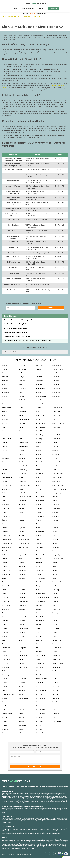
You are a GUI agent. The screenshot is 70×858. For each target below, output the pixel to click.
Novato (38, 446)
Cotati (4, 652)
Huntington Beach (25, 539)
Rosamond (39, 667)
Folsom (21, 404)
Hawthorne (22, 501)
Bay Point (5, 450)
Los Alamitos (23, 671)
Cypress (4, 683)
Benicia (4, 470)
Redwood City (40, 621)
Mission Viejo (40, 365)
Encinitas (22, 381)
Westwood (55, 671)
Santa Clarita (56, 415)
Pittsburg (39, 559)
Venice (54, 617)
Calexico (5, 524)
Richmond (39, 636)
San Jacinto (39, 721)
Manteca (22, 690)
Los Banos (22, 679)
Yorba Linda (56, 706)
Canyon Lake (6, 547)
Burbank (5, 512)
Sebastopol (56, 454)
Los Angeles (23, 675)
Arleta (4, 404)
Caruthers (5, 566)
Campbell (5, 532)
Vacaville (55, 597)
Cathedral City (6, 574)
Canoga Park (6, 535)
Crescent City (6, 659)
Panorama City (40, 516)
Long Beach (23, 667)
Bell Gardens (6, 458)
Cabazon (5, 520)
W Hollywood (56, 640)
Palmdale (39, 504)
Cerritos (4, 582)
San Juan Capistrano (42, 733)
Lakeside (22, 613)
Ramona (38, 590)
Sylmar (54, 532)
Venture (54, 624)
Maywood (22, 710)
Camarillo (5, 528)
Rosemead (39, 671)
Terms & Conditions (55, 786)
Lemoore (22, 632)
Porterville (39, 582)
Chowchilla (5, 597)
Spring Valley (56, 493)
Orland (38, 477)
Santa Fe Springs (58, 423)
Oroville (38, 481)
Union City (55, 590)
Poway (38, 586)
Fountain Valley (24, 419)
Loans (15, 8)
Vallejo (54, 605)
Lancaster (22, 621)
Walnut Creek (56, 648)
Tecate (54, 543)
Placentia (39, 563)
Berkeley (5, 473)
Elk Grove (22, 373)
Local (20, 786)
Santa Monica (57, 431)
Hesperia (22, 524)
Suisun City (56, 508)
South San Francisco (59, 489)
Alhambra (5, 369)
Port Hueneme (40, 578)
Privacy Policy (45, 786)
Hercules (22, 520)
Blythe (4, 493)
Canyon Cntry (6, 539)
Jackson (21, 563)
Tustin (54, 578)
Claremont (5, 609)
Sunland (55, 520)
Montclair (39, 377)
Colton (4, 624)
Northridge (39, 439)
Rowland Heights (41, 679)
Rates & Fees (32, 786)
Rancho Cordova (41, 594)
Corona (4, 644)
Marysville (22, 706)
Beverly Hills (6, 481)
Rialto (37, 632)
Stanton (55, 497)
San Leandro (56, 365)
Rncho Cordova (41, 655)
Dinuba (4, 698)
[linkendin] (55, 853)
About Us (42, 8)
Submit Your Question (35, 766)
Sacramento (40, 683)
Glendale (22, 458)
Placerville (39, 566)
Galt (20, 439)
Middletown (23, 725)
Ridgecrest (39, 640)
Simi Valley (56, 466)
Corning (4, 640)
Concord (5, 636)
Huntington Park (24, 543)
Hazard (21, 508)
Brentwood (5, 504)
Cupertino (5, 679)
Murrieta (38, 408)
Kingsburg (22, 574)
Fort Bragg (22, 412)
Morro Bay (39, 400)
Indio (20, 551)
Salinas (38, 686)
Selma (54, 458)
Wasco (54, 652)
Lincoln (21, 636)
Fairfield (21, 396)
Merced (21, 721)
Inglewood (22, 555)
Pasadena (39, 528)
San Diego (39, 702)
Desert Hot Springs (8, 694)
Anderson (5, 384)
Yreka (54, 710)
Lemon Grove (23, 628)
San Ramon (56, 392)
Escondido (22, 388)
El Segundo (22, 365)
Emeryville (22, 377)
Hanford (21, 489)
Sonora (54, 470)
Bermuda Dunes (7, 477)
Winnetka (55, 694)
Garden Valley (23, 446)
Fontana (21, 408)
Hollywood (22, 535)
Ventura (55, 621)
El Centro (5, 721)
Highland (22, 528)
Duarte (4, 706)
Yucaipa (55, 717)
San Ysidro (56, 396)
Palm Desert (40, 497)
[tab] (35, 352)
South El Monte (57, 477)
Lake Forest (22, 605)
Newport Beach (40, 423)
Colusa (4, 628)
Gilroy (21, 454)
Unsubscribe (64, 786)
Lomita (21, 659)
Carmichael (5, 559)
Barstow (4, 446)
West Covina (56, 659)
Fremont (21, 427)
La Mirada (22, 590)
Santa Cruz (56, 419)
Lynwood (22, 683)
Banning (5, 443)
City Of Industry (7, 605)
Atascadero (5, 419)
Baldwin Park (6, 439)
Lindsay (21, 640)
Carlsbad (5, 555)
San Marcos (56, 373)
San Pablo (55, 381)
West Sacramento (58, 663)
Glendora (22, 462)
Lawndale (22, 624)
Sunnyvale (55, 524)
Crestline (5, 663)
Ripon (37, 648)
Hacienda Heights (24, 485)
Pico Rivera (39, 547)
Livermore (22, 644)
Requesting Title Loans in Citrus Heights (17, 336)
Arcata (4, 400)
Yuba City (55, 714)
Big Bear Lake (6, 485)
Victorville (55, 628)
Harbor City (22, 493)
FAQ (15, 786)
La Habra (22, 578)
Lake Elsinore (23, 601)
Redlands (39, 613)
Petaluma (39, 543)
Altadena (5, 377)
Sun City (55, 512)
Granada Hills (23, 466)
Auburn (4, 427)
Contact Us (25, 786)
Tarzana (55, 539)
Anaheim (5, 381)
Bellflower (5, 462)
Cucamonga (6, 667)
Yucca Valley (56, 721)
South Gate (56, 481)
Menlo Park (22, 717)
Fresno (21, 431)
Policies (38, 786)
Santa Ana (55, 404)
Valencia (55, 601)
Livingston (22, 648)
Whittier (54, 675)
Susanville (55, 528)
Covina (4, 655)
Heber (21, 512)
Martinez (22, 702)
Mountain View (40, 404)
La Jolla (21, 582)
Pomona (38, 574)
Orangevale (39, 473)
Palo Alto (39, 508)
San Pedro (55, 384)
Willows (55, 683)
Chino (4, 594)
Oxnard (38, 485)
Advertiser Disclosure (42, 13)
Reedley (38, 624)
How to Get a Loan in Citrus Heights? (16, 328)
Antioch (4, 388)
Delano (4, 690)
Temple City (56, 555)
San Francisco (40, 714)
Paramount (39, 524)
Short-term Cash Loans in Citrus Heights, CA (18, 320)
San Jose (39, 725)
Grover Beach (23, 481)
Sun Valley (55, 516)
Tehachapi (55, 547)
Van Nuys (55, 613)
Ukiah (54, 586)
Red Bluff (39, 605)
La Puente (22, 594)
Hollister (21, 532)
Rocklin (38, 659)
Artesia (4, 412)
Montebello (39, 381)
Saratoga (55, 446)
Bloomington (6, 489)
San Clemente (40, 698)
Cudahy (4, 671)
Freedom (22, 423)
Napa (37, 412)
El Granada (5, 729)
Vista (54, 636)
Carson (4, 563)
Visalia (54, 632)
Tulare (54, 570)
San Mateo (56, 377)
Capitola (5, 551)
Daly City (5, 686)
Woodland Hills (57, 702)
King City (22, 566)
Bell (3, 454)
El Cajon (4, 717)
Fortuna (21, 415)
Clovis (4, 617)
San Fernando (40, 710)
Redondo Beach (41, 617)
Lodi (20, 652)
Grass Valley (23, 470)
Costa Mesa (6, 648)
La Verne (22, 597)
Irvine (20, 559)
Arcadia (4, 396)
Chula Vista (6, 601)
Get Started (53, 8)
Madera (21, 686)
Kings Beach (23, 570)
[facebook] (51, 853)
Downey (4, 702)
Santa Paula (56, 435)
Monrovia (39, 373)
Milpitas (21, 729)
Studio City (56, 504)
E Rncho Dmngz (7, 714)
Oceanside (39, 462)
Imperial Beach (24, 547)
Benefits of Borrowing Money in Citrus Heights (19, 324)
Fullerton (22, 435)
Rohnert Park (40, 663)
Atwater (4, 423)
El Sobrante (22, 369)
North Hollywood (41, 435)
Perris (37, 539)
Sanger (54, 400)
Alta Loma (5, 373)
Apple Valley (6, 392)
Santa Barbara (57, 408)
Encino (21, 384)
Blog (17, 786)
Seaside (55, 450)
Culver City (5, 675)
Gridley (21, 477)
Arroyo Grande (6, 408)
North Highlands (41, 427)
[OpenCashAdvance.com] (35, 3)
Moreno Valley (40, 388)
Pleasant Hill (40, 570)
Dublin (4, 710)
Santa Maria (56, 427)
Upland (54, 594)
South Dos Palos (57, 473)
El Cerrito (5, 725)
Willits (54, 679)
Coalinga (5, 621)
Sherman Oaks (57, 462)
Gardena (21, 450)
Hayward (22, 504)
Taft (53, 535)
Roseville (38, 675)
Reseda (38, 628)
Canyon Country (7, 543)
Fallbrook (22, 400)
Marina (21, 694)
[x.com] (47, 853)
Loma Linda (23, 655)
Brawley (4, 497)
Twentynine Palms (58, 582)
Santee (54, 443)
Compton (5, 632)
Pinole (38, 551)
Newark (38, 419)
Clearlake (5, 613)
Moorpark (39, 384)
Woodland (55, 698)
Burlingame (6, 516)
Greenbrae (22, 473)
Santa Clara (56, 412)
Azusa (4, 431)
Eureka (21, 392)
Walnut (54, 644)
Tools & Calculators (28, 8)
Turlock (54, 574)
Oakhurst (39, 454)
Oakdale (38, 450)
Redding (38, 609)
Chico (4, 590)
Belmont (5, 466)
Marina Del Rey (24, 698)
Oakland (38, 458)
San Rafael (56, 388)
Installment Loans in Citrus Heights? (15, 332)
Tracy (54, 566)
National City (40, 415)
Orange (38, 470)
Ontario (38, 466)
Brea (3, 501)
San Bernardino (41, 690)
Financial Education (8, 786)
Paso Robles (40, 532)
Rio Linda (39, 644)
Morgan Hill (39, 392)
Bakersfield (5, 435)
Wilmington (56, 686)
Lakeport (22, 609)
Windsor (55, 690)
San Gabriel (39, 717)
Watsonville (56, 655)
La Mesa (22, 586)
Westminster (56, 667)
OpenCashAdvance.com (15, 854)
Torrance (55, 563)
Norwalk (38, 443)
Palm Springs (40, 501)
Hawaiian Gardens (25, 497)
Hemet (21, 516)
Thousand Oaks (57, 559)
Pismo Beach (40, 555)
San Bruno (39, 694)
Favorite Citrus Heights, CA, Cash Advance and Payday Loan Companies (27, 340)
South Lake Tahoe (58, 485)
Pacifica (38, 489)
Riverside (39, 652)
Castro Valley (6, 570)
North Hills (39, 431)
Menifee (21, 714)
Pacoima (38, 493)
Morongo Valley (41, 396)
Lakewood (22, 617)
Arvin (3, 415)
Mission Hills (23, 733)
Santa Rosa (56, 439)
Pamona (38, 512)
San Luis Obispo (57, 369)
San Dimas (39, 706)
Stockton (55, 501)
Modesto (38, 369)
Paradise (38, 520)
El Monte (5, 733)
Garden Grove (23, 443)
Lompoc (21, 663)
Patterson (39, 535)
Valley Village (56, 609)
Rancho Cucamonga (42, 597)
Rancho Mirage (40, 601)
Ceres (4, 578)
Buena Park (6, 508)
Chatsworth (6, 586)
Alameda (5, 365)
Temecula (55, 551)
